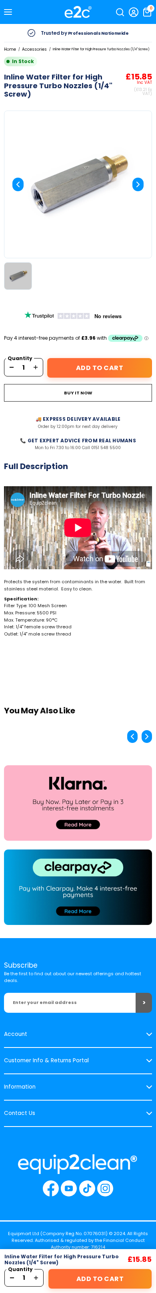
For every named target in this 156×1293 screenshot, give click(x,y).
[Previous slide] (18, 184)
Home (10, 49)
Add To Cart (100, 367)
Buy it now (78, 393)
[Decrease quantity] (12, 367)
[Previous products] (132, 736)
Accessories (34, 49)
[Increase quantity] (36, 367)
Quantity (20, 358)
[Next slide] (138, 184)
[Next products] (147, 736)
